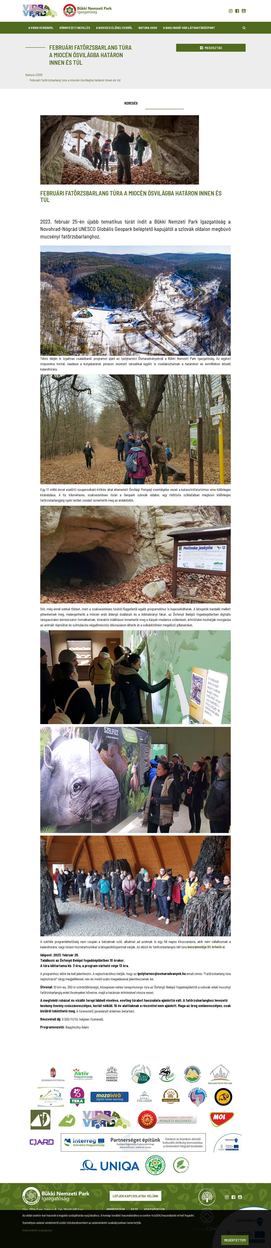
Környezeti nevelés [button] (75, 28)
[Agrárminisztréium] (53, 1074)
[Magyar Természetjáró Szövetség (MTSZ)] (155, 1165)
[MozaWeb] (109, 1097)
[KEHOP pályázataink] (227, 1142)
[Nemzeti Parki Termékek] (220, 1074)
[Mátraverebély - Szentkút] (166, 1120)
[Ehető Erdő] (181, 1165)
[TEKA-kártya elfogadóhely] (77, 1097)
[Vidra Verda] (106, 1120)
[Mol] (222, 1120)
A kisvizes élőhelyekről (114, 28)
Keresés (131, 103)
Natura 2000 (147, 28)
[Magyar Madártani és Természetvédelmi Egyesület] (167, 1074)
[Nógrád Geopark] (141, 1074)
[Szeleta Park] (223, 1097)
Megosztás (213, 48)
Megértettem (235, 1240)
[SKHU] (133, 1142)
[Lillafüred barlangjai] (66, 1120)
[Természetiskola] (51, 1097)
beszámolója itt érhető (204, 947)
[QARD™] (42, 1142)
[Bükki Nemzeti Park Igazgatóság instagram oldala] (231, 11)
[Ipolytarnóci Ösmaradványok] (171, 1097)
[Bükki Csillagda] (144, 1097)
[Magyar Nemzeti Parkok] (112, 1074)
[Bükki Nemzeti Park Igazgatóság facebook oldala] (237, 11)
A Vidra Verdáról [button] (41, 28)
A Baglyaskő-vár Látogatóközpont (189, 28)
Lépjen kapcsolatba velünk (135, 1196)
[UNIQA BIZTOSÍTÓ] (109, 1165)
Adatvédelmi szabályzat (37, 1230)
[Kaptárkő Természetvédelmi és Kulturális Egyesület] (192, 1074)
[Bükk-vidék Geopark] (198, 1097)
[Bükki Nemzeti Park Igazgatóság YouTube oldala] (244, 11)
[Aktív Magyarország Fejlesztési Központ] (83, 1074)
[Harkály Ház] (40, 1120)
